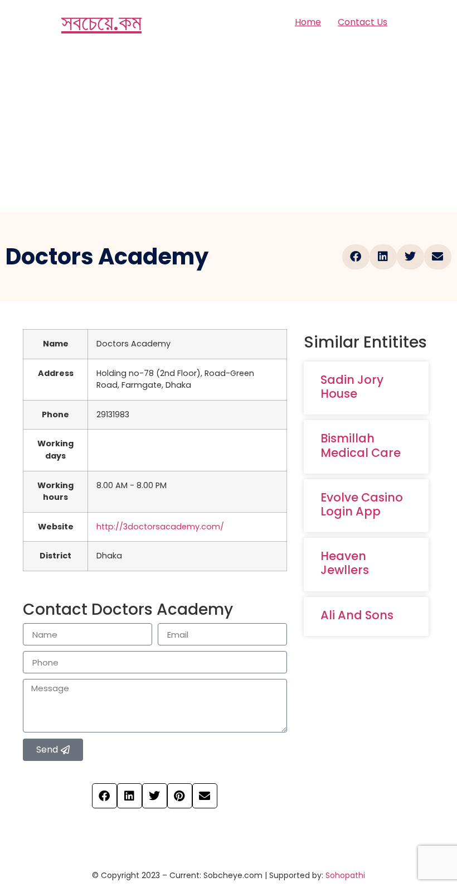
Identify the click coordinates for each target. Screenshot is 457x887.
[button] (356, 256)
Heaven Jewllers (344, 563)
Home (308, 22)
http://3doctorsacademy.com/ (160, 526)
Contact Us (362, 22)
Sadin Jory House (351, 387)
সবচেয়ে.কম (101, 22)
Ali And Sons (356, 615)
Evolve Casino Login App (361, 504)
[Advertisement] (228, 128)
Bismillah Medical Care (360, 445)
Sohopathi (345, 875)
